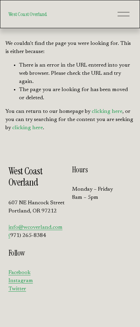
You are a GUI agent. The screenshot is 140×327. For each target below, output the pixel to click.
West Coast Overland (27, 14)
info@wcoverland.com (35, 227)
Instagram (20, 280)
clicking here (107, 111)
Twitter (17, 289)
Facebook (19, 272)
